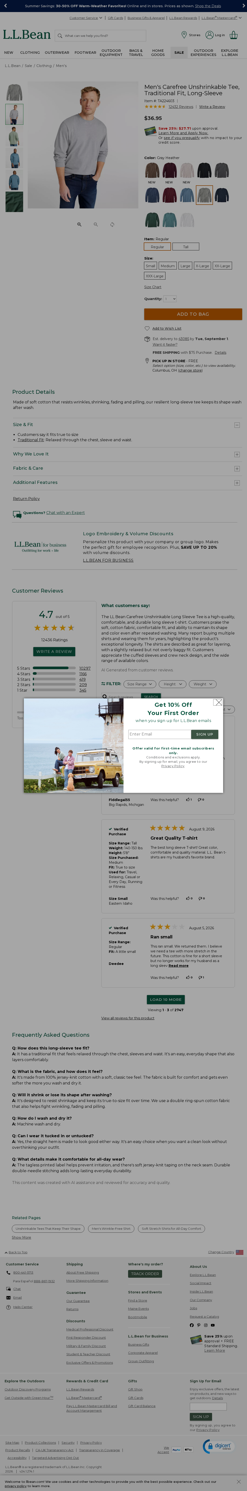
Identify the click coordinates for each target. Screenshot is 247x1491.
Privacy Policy (173, 766)
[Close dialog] (217, 702)
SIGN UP (204, 734)
